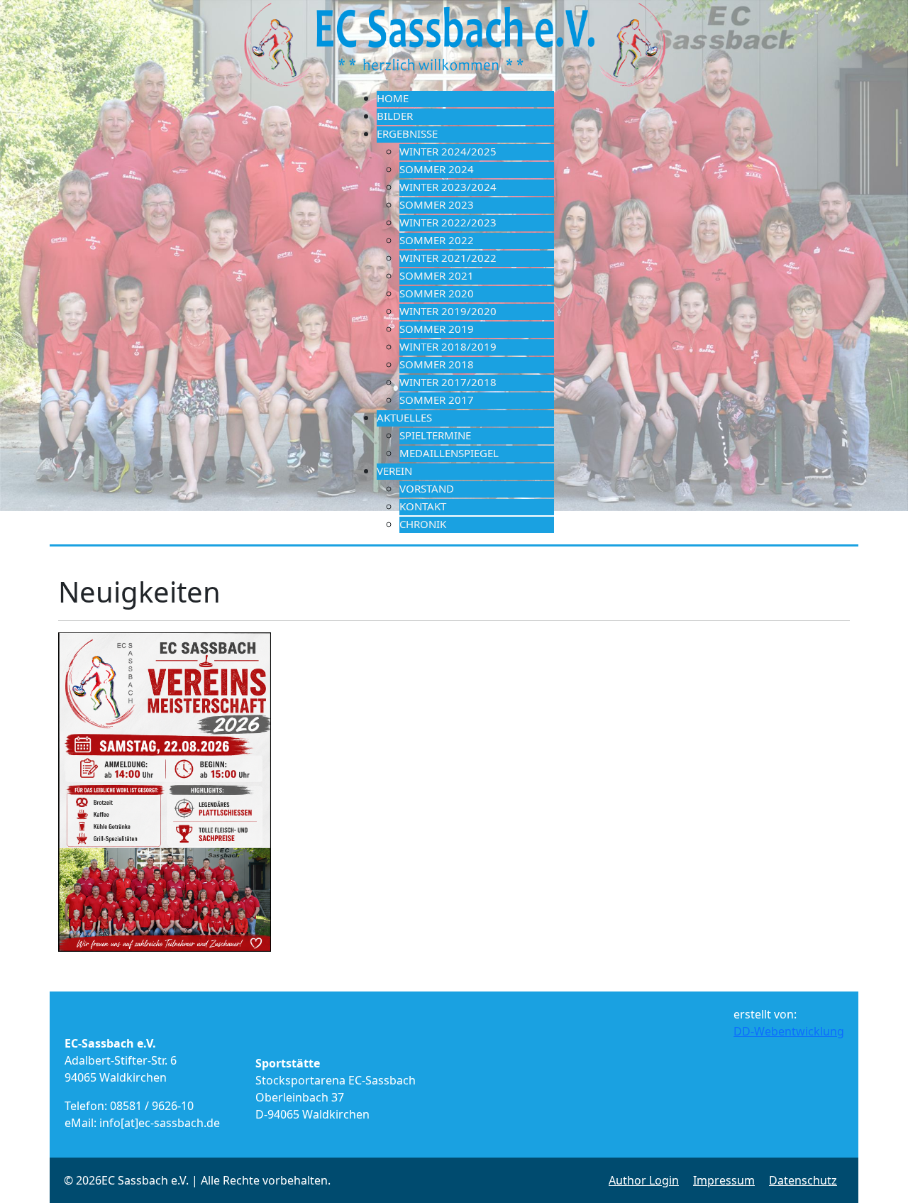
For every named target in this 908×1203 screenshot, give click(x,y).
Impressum (724, 1180)
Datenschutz (803, 1180)
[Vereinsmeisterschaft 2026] (164, 791)
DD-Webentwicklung (788, 1031)
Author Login (644, 1180)
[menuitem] (465, 99)
